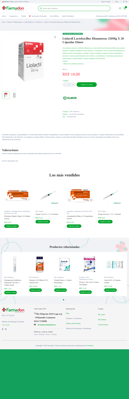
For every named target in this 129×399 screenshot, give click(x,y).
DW (71, 111)
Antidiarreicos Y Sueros (86, 279)
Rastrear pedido (105, 1)
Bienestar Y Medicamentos (14, 22)
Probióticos (38, 22)
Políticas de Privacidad (73, 323)
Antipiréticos (26, 211)
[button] (55, 37)
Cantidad (65, 81)
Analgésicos (7, 211)
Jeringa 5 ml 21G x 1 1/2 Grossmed (46, 214)
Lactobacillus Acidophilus (76, 114)
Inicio (3, 22)
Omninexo (90, 345)
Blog (116, 1)
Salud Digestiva (28, 22)
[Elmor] (70, 98)
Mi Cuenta (101, 314)
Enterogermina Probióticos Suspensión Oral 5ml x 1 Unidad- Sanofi (12, 282)
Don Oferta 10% (9, 213)
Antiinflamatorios (17, 211)
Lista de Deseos (103, 325)
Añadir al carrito (87, 85)
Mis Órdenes (102, 319)
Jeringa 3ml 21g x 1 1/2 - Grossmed (109, 214)
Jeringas (41, 211)
